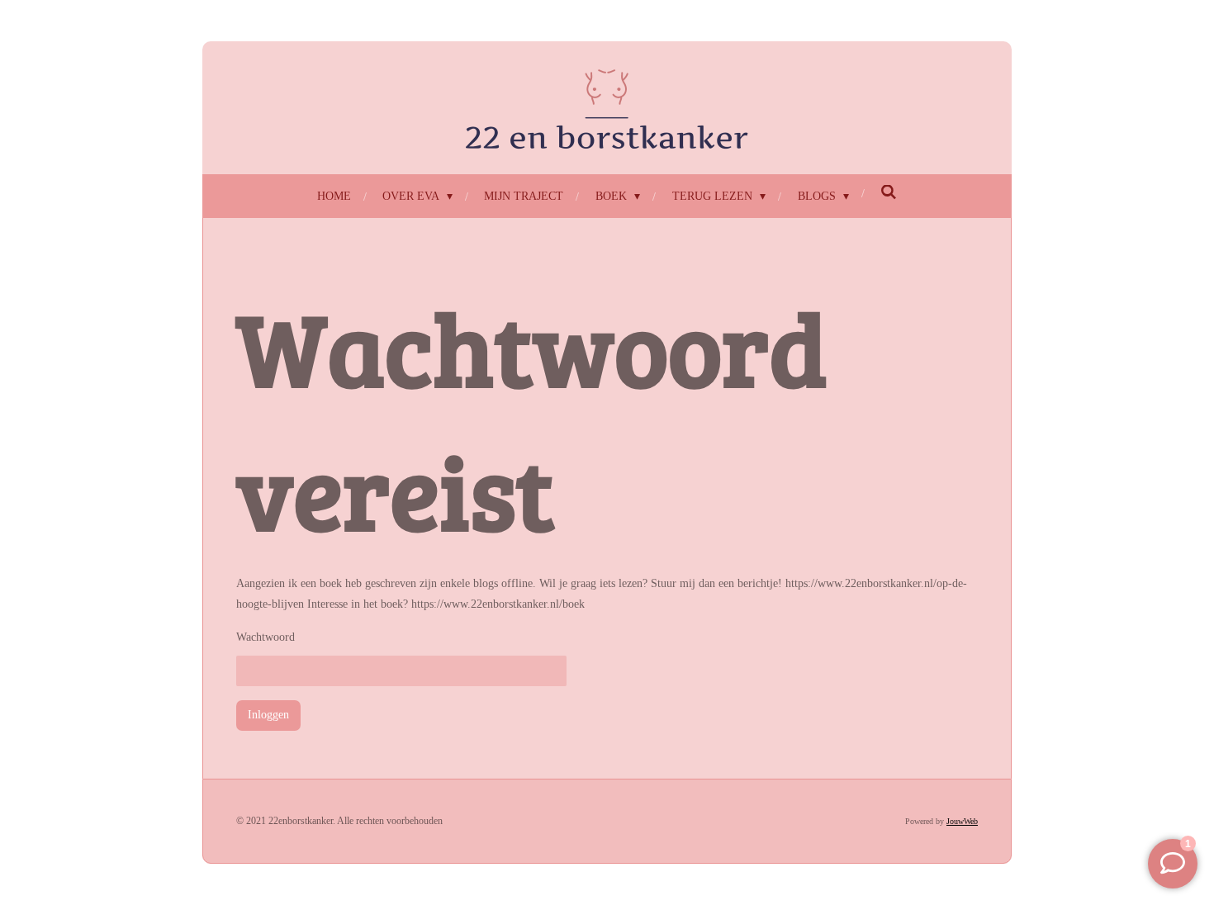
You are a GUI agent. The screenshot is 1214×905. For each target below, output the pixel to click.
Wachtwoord (265, 637)
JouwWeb (962, 821)
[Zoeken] (889, 193)
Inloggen (268, 714)
